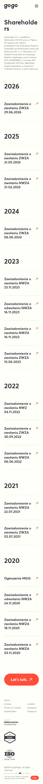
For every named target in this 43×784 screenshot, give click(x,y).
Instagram (32, 707)
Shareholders (10, 711)
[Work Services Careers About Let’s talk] (21, 6)
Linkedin (31, 704)
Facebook (32, 711)
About (7, 700)
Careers (8, 704)
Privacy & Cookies (12, 707)
